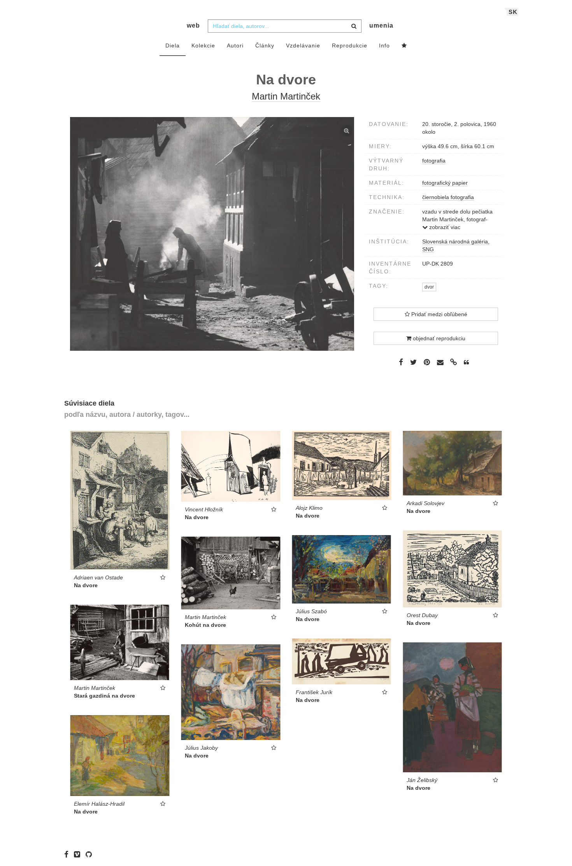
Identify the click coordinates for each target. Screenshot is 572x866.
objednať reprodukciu (438, 338)
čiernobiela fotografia (448, 197)
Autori (235, 45)
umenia (381, 25)
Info (384, 45)
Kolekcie (203, 45)
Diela (172, 45)
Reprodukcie (349, 45)
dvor (429, 287)
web (193, 25)
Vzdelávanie (303, 45)
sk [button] (513, 12)
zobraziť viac (444, 227)
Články (264, 45)
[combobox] (284, 26)
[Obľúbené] (404, 46)
